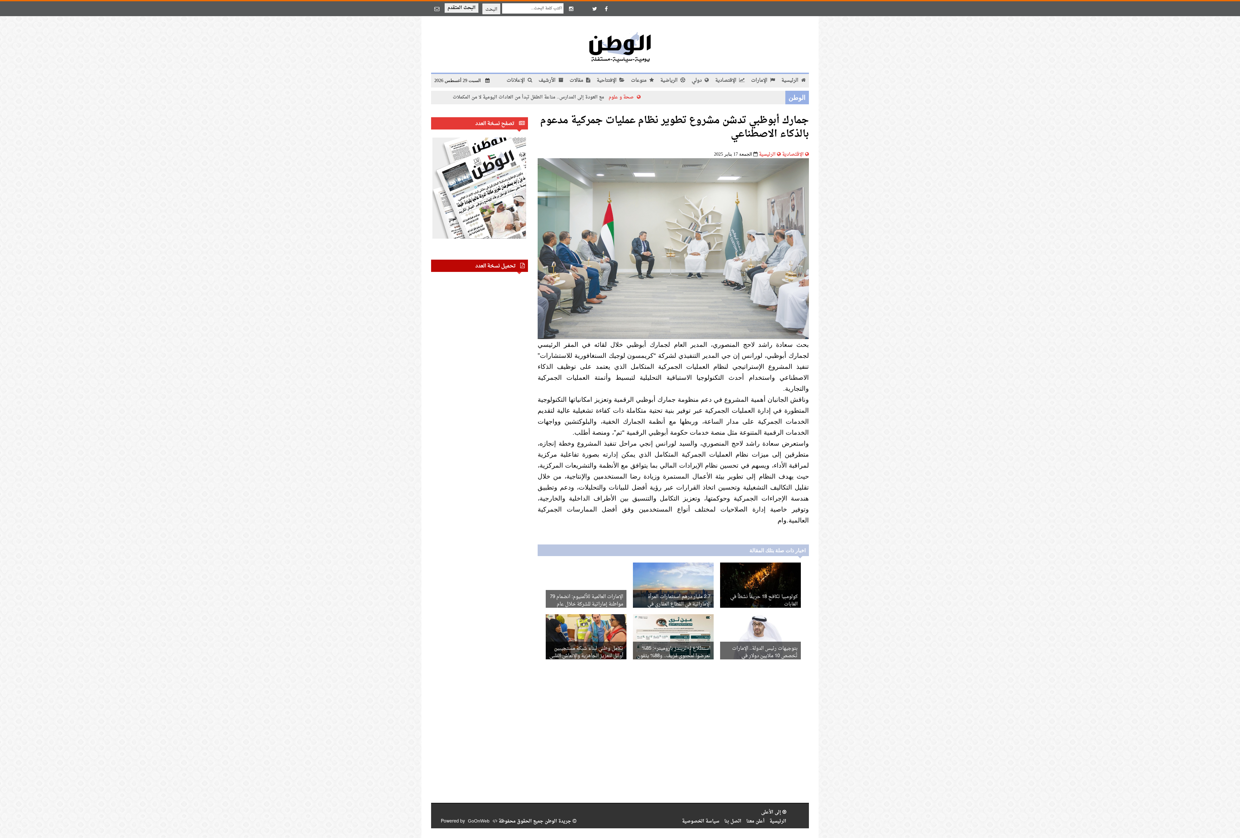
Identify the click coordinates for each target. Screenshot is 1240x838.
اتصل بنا (732, 821)
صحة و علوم (672, 97)
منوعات (639, 80)
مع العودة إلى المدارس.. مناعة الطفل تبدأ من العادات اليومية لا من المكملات (580, 97)
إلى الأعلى (771, 812)
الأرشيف (548, 80)
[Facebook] (606, 8)
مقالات (577, 80)
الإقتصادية (726, 80)
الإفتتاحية (607, 80)
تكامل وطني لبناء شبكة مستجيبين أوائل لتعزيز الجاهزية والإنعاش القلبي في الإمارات (586, 656)
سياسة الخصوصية (700, 821)
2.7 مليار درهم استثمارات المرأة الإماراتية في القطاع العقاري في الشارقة (678, 604)
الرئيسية (790, 80)
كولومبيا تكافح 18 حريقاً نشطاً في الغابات (764, 600)
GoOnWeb (479, 821)
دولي (697, 80)
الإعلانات (516, 80)
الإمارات (760, 80)
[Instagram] (571, 8)
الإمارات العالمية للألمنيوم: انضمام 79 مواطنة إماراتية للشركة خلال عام (586, 600)
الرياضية (669, 80)
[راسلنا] (437, 8)
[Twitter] (594, 8)
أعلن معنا (755, 821)
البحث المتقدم (462, 8)
